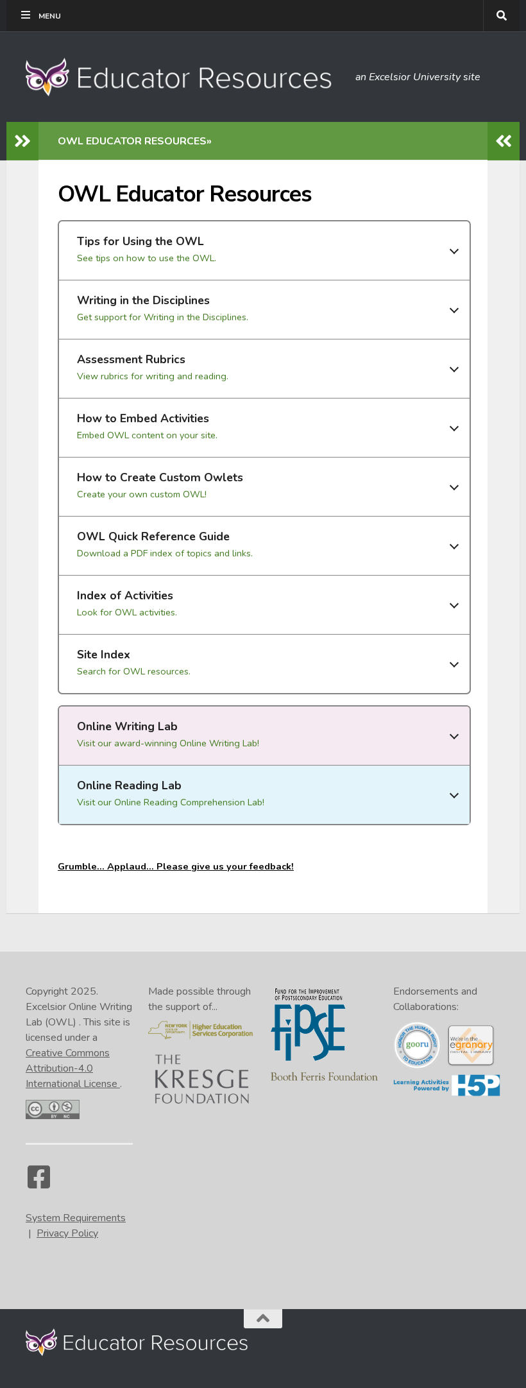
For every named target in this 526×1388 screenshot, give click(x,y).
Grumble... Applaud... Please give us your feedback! (176, 866)
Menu (49, 16)
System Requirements (76, 1218)
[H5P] (446, 1093)
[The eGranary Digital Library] (470, 1064)
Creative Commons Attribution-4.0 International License (73, 1068)
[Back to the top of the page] (263, 1318)
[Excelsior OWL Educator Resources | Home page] (184, 77)
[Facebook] (38, 1183)
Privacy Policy (67, 1233)
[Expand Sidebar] (22, 141)
